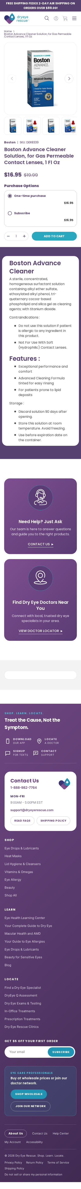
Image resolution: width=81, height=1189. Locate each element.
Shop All (11, 895)
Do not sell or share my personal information (33, 1174)
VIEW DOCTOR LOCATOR (39, 630)
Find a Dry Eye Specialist (23, 988)
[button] (65, 18)
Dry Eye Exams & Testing (23, 1003)
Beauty (10, 888)
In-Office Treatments (20, 1011)
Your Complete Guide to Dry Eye (28, 926)
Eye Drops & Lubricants (22, 848)
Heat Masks (13, 856)
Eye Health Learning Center (25, 918)
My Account (13, 1142)
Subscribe (61, 1052)
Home (8, 31)
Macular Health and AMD (23, 933)
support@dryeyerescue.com (31, 810)
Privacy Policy (13, 1162)
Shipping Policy (53, 820)
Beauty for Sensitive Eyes (23, 957)
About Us (16, 1133)
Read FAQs (22, 820)
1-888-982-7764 (23, 787)
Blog (8, 965)
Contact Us (39, 1133)
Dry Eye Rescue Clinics (22, 1027)
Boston (10, 142)
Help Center (61, 1133)
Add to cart (54, 236)
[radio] (40, 199)
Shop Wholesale (28, 1094)
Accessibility (34, 1142)
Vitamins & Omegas (19, 872)
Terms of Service (58, 1162)
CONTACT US (39, 544)
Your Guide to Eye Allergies (25, 941)
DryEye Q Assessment (21, 995)
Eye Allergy (13, 880)
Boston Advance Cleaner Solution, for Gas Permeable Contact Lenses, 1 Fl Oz (37, 35)
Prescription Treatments (22, 1019)
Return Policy (34, 1162)
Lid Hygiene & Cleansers (23, 864)
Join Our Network (30, 1106)
